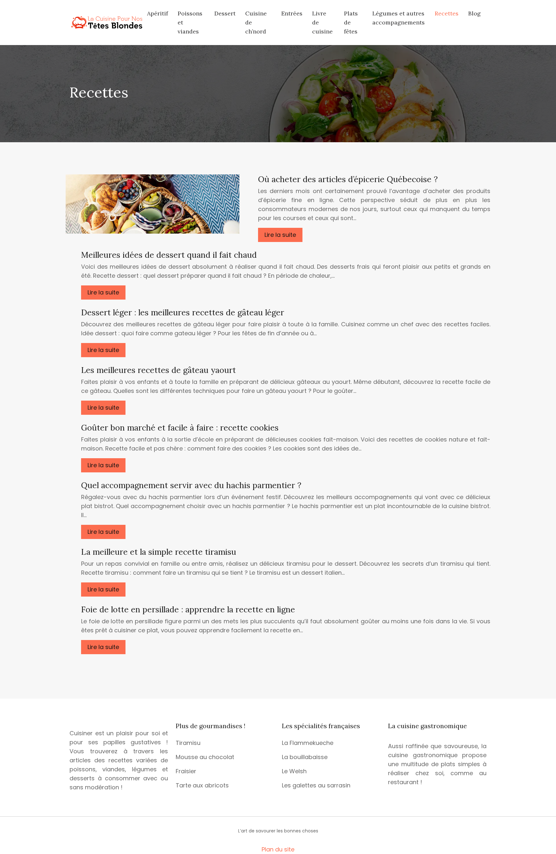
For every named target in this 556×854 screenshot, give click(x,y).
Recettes (447, 13)
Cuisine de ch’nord (256, 22)
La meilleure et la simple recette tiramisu (158, 552)
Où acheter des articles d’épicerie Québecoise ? (348, 179)
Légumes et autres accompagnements (398, 18)
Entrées (291, 13)
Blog (474, 13)
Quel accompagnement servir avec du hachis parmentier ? (191, 485)
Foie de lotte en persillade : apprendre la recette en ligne (188, 609)
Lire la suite (280, 235)
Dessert (225, 13)
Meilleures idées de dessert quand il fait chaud (169, 255)
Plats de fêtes (351, 22)
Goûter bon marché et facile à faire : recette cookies (180, 427)
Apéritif (157, 13)
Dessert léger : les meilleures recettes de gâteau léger (182, 312)
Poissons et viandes (190, 22)
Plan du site (278, 849)
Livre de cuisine (322, 22)
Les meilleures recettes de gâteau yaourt (158, 370)
